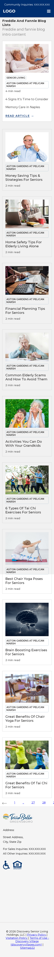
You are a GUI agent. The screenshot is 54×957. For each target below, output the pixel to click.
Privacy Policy (36, 934)
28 (44, 802)
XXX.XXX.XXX (42, 4)
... (23, 802)
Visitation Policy (16, 938)
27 (33, 802)
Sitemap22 (27, 948)
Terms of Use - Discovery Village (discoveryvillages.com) (30, 941)
